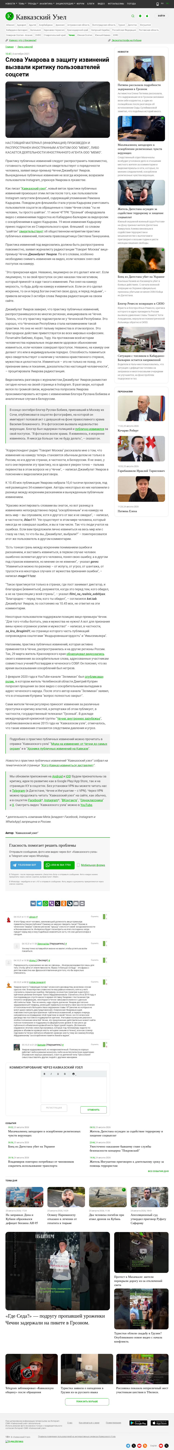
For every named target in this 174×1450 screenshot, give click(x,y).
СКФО (38, 35)
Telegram (18, 790)
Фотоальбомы (116, 4)
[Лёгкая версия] (157, 4)
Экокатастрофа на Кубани (126, 40)
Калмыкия (35, 30)
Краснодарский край (77, 30)
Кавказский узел (34, 188)
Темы (21, 4)
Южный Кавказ (102, 35)
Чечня (71, 35)
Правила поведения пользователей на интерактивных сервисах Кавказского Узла (77, 1436)
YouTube (86, 805)
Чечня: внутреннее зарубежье (78, 718)
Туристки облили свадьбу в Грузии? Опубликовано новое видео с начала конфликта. (138, 1337)
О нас (69, 1423)
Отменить (93, 1110)
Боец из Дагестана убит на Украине (141, 276)
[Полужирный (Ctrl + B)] (44, 1074)
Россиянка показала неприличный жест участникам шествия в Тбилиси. (142, 1390)
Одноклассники (92, 800)
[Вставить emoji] (73, 1074)
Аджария (21, 25)
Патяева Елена (127, 511)
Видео (101, 4)
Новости (10, 4)
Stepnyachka (43, 944)
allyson (32, 917)
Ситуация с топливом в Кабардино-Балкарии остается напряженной (141, 358)
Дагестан (132, 25)
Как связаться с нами (89, 1423)
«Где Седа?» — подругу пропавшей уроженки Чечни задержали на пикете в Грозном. (55, 1319)
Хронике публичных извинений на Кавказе (57, 748)
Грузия (121, 25)
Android (57, 776)
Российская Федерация (124, 30)
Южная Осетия (84, 35)
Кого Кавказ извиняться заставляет (67, 765)
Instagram (51, 800)
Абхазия (10, 25)
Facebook (34, 800)
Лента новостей (25, 47)
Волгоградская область (104, 25)
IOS (68, 776)
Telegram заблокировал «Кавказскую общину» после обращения (29, 1390)
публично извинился (89, 429)
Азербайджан (46, 25)
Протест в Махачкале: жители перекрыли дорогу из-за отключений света (138, 1281)
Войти (161, 16)
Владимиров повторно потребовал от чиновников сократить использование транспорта (41, 1163)
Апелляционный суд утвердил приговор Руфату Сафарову (148, 1219)
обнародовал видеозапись (85, 654)
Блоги (90, 4)
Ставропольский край (55, 35)
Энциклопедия (64, 4)
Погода (131, 4)
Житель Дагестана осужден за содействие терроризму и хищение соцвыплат (140, 213)
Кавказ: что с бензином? (23, 40)
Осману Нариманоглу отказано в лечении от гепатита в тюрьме (62, 1219)
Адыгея (32, 25)
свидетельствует (31, 231)
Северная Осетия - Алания (19, 35)
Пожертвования (113, 1423)
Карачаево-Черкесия (54, 30)
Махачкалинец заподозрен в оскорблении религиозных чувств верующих (140, 149)
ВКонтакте (69, 800)
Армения (60, 25)
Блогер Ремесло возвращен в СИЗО (141, 303)
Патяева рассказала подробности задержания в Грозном (139, 87)
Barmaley (41, 1045)
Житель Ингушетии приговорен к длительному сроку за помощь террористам (127, 1163)
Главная (9, 47)
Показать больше (87, 1401)
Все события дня (158, 1171)
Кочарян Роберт (128, 430)
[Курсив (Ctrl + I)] (51, 1074)
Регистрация (54, 1107)
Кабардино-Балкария (17, 30)
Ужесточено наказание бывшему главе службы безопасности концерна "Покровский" (120, 1148)
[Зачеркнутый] (64, 1074)
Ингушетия (145, 25)
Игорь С (33, 960)
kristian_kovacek (36, 982)
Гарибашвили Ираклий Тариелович (141, 471)
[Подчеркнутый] (58, 1074)
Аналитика (46, 4)
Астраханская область (78, 25)
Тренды (32, 4)
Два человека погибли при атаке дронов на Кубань (106, 1217)
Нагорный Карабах (100, 30)
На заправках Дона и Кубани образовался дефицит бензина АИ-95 (22, 1219)
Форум (80, 4)
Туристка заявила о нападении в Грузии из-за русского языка (82, 1390)
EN (167, 3)
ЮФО (115, 35)
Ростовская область (149, 30)
